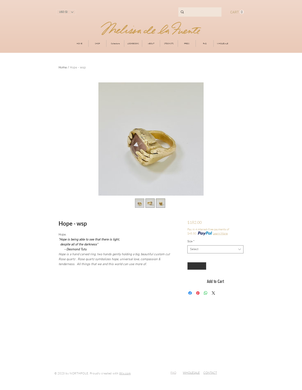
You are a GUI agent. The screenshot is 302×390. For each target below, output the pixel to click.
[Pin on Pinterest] (197, 293)
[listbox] (66, 12)
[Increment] (203, 266)
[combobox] (215, 249)
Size (190, 241)
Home (63, 68)
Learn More (220, 233)
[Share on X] (213, 293)
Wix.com (125, 373)
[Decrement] (190, 266)
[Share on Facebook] (190, 293)
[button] (66, 12)
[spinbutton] (197, 266)
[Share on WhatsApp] (205, 293)
